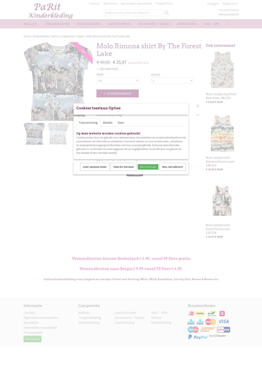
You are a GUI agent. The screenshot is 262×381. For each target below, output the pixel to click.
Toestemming (88, 122)
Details (107, 122)
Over (121, 122)
